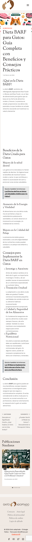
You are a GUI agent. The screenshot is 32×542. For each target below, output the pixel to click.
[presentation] (16, 459)
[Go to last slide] (5, 468)
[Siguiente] (27, 468)
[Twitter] (18, 539)
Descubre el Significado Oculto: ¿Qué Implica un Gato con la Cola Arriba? (7, 422)
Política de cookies (16, 518)
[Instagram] (23, 539)
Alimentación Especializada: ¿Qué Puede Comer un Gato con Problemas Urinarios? (14, 473)
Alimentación (7, 28)
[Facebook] (9, 539)
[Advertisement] (16, 129)
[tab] (12, 487)
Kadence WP (16, 534)
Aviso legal (20, 511)
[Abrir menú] (28, 5)
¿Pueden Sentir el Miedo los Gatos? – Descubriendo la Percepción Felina (24, 420)
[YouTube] (14, 539)
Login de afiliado (16, 521)
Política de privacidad (16, 515)
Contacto (11, 511)
